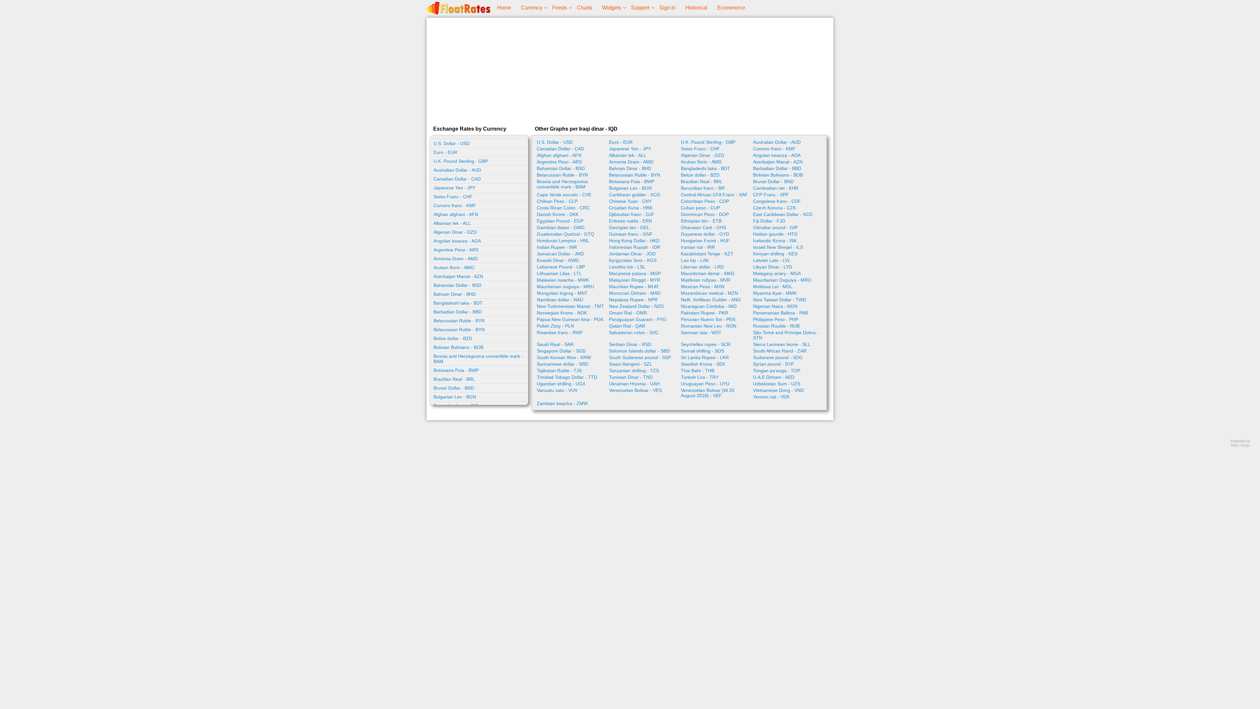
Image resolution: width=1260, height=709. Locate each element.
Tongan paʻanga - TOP (776, 370)
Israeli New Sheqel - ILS (778, 247)
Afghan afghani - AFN (455, 214)
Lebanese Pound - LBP (561, 266)
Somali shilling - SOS (702, 351)
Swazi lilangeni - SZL (630, 364)
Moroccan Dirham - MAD (635, 293)
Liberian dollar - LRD (702, 266)
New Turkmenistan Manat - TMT (570, 306)
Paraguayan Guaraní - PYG (637, 319)
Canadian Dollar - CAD (457, 179)
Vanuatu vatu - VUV (557, 390)
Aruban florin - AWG (453, 267)
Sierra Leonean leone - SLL (781, 344)
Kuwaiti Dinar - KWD (558, 260)
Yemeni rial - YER (771, 396)
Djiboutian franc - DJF (631, 214)
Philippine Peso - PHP (775, 319)
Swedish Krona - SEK (703, 364)
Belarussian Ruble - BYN (459, 329)
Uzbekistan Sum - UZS (776, 383)
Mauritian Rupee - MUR (633, 286)
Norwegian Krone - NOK (562, 312)
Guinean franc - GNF (631, 234)
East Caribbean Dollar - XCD (782, 214)
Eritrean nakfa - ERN (630, 221)
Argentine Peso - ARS (455, 249)
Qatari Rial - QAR (627, 326)
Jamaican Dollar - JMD (560, 253)
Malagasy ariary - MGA (777, 273)
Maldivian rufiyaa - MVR (705, 280)
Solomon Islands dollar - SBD (639, 351)
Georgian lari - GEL (629, 227)
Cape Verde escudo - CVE (564, 194)
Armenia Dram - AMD (455, 258)
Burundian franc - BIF (703, 188)
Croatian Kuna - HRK (631, 207)
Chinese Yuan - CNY (630, 201)
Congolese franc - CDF (777, 201)
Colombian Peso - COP (705, 201)
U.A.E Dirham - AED (773, 377)
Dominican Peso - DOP (705, 214)
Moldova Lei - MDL (772, 286)
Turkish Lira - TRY (700, 377)
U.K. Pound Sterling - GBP (460, 161)
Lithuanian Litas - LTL (559, 273)
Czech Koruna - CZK (774, 207)
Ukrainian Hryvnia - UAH (634, 383)
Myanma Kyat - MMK (775, 293)
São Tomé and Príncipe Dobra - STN (786, 335)
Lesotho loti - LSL (627, 266)
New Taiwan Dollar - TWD (779, 299)
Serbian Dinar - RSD (630, 344)
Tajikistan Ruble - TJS (559, 370)
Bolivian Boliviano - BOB (458, 347)
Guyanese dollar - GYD (705, 234)
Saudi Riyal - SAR (555, 344)
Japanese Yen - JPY (454, 187)
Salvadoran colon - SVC (634, 332)
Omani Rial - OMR (628, 312)
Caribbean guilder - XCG (634, 194)
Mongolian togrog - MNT (562, 293)
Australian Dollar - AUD (457, 170)
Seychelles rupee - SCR (705, 344)
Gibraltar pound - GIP (775, 227)
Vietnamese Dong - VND (778, 390)
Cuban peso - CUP (700, 207)
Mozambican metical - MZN (709, 293)
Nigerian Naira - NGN (775, 306)
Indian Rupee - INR (557, 247)
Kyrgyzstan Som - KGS (633, 260)
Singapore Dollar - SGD (561, 351)
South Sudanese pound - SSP (640, 357)
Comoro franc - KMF (454, 205)
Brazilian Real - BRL (454, 379)
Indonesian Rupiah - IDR (634, 247)
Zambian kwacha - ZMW (562, 403)
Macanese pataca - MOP (635, 273)
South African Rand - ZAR (780, 351)
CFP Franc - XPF (771, 194)
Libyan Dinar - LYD (772, 266)
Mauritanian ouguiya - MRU (565, 286)
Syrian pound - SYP (773, 364)
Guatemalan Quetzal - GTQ (565, 234)
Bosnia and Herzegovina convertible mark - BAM (478, 359)
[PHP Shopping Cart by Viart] (1243, 446)
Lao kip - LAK (695, 260)
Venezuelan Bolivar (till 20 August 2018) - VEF (707, 393)
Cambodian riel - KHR (775, 188)
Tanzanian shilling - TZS (634, 370)
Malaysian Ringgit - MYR (634, 280)
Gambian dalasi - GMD (560, 227)
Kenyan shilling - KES (775, 253)
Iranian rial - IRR (698, 247)
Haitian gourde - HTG (775, 234)
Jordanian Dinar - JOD (632, 253)
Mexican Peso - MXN (702, 286)
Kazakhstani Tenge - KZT (707, 253)
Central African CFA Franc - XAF (714, 194)
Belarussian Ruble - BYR (459, 320)
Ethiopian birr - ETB (701, 221)
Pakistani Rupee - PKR (704, 312)
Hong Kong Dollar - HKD (634, 240)
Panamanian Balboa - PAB (780, 312)
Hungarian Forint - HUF (705, 240)
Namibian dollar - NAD (560, 299)
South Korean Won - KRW (564, 357)
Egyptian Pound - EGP (560, 221)
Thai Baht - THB (697, 370)
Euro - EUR (445, 152)
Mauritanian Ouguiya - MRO (782, 280)
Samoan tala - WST (701, 332)
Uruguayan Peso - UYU (705, 383)
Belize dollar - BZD (452, 338)
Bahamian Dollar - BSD (457, 285)
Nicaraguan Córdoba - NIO (709, 306)
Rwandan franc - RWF (560, 332)
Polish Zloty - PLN (555, 326)
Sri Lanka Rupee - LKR (705, 357)
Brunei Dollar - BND (453, 388)
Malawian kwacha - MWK (563, 280)
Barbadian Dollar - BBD (457, 311)
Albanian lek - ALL (452, 223)
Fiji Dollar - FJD (769, 221)
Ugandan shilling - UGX (561, 383)
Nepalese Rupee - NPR (633, 299)
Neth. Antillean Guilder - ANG (711, 299)
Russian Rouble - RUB (776, 326)
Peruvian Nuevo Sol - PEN (708, 319)
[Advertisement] (630, 70)
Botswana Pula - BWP (456, 370)
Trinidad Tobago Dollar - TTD (567, 377)
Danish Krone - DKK (557, 214)
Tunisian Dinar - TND (631, 377)
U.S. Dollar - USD (451, 143)
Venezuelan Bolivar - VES (635, 390)
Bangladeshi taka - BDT (458, 303)
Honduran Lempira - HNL (563, 240)
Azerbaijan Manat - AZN (458, 276)
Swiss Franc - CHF (452, 196)
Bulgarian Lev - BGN (454, 396)
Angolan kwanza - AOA (457, 241)
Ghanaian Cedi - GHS (703, 227)
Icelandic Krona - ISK (775, 240)
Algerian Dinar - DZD (455, 232)
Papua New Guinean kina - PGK (570, 319)
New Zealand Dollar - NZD (636, 306)
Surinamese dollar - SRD (562, 364)
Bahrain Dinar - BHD (454, 294)
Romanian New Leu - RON (708, 326)
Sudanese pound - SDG (778, 357)
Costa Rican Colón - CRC (563, 207)
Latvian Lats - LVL (771, 260)
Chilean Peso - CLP (557, 201)
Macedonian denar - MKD (707, 273)
